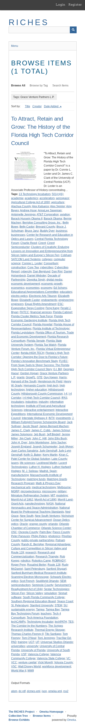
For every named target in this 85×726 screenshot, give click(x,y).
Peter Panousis (20, 536)
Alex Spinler (57, 206)
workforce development (56, 666)
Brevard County (45, 226)
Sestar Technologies (56, 589)
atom (14, 691)
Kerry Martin (50, 454)
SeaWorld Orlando (47, 581)
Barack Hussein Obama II (26, 218)
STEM (58, 605)
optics (14, 524)
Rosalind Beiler (36, 564)
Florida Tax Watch (45, 344)
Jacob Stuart (30, 426)
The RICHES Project (21, 711)
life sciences (27, 462)
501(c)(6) (57, 194)
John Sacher (58, 442)
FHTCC (24, 312)
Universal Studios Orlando (57, 642)
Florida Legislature (22, 332)
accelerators (47, 198)
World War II (18, 670)
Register (75, 4)
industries (31, 401)
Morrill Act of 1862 (22, 499)
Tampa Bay (53, 609)
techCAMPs (18, 621)
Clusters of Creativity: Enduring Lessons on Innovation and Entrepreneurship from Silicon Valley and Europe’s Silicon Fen (42, 251)
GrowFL (31, 377)
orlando (53, 524)
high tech (52, 385)
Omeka (71, 719)
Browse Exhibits (19, 719)
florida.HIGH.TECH (32, 353)
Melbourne (64, 487)
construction (18, 267)
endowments (49, 300)
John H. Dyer (19, 442)
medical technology (44, 487)
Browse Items (42, 715)
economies (32, 287)
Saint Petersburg (34, 568)
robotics (25, 560)
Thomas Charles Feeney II (27, 634)
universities (18, 646)
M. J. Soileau (30, 471)
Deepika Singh (36, 279)
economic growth (51, 283)
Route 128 (54, 564)
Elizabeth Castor (29, 300)
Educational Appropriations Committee (34, 291)
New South (27, 515)
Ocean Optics (61, 519)
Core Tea (33, 267)
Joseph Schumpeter (45, 446)
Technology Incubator (40, 621)
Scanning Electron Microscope (30, 576)
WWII (30, 670)
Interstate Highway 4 (34, 418)
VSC (14, 666)
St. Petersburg (20, 605)
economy (46, 287)
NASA (50, 503)
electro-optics (19, 296)
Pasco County (61, 532)
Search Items (60, 85)
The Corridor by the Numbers (29, 625)
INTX (52, 418)
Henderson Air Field (50, 381)
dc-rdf (22, 691)
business (61, 230)
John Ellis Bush (57, 438)
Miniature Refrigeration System (30, 495)
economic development (25, 283)
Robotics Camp (41, 560)
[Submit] (73, 29)
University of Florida (33, 650)
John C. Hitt (39, 438)
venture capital (27, 662)
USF (24, 654)
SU (65, 605)
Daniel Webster (36, 275)
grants (20, 377)
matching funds (36, 479)
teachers (46, 613)
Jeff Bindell (53, 434)
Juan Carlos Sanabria (24, 450)
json (44, 691)
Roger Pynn (18, 564)
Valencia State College (51, 658)
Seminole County (42, 585)
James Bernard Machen (54, 426)
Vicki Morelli (45, 662)
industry (44, 401)
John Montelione (39, 442)
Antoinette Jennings (23, 214)
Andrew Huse (28, 210)
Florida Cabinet (62, 312)
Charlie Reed (28, 243)
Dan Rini (57, 271)
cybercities (46, 267)
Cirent (42, 243)
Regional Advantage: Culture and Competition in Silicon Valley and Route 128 (41, 548)
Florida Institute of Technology (51, 328)
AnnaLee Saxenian (50, 210)
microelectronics (31, 491)
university (32, 646)
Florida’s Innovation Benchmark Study (34, 361)
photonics (54, 536)
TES (70, 621)
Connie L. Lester (32, 263)
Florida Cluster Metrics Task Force (32, 316)
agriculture (57, 202)
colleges (47, 259)
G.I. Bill (57, 369)
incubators (17, 401)
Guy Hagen (51, 377)
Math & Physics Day (48, 483)
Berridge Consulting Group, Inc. (41, 222)
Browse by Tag (39, 85)
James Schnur (61, 430)
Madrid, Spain (48, 471)
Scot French (27, 581)
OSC (14, 532)
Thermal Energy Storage (50, 629)
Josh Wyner (66, 446)
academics (31, 198)
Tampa (40, 609)
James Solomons (21, 434)
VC (68, 658)
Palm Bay (45, 532)
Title (27, 106)
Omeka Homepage (51, 711)
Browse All (18, 85)
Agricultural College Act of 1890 (30, 202)
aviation (65, 214)
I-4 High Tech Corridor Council (41, 397)
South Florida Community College (44, 597)
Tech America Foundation (42, 617)
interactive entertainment (39, 410)
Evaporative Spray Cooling (27, 308)
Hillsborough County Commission (42, 393)
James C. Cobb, (41, 430)
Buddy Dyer (47, 230)
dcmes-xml (33, 691)
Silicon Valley (34, 593)
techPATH (61, 621)
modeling (62, 495)
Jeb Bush (39, 434)
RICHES (29, 22)
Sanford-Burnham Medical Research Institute (38, 572)
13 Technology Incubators (35, 194)
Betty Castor (26, 226)
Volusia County (63, 662)
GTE (39, 377)
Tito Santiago (53, 634)
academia (17, 198)
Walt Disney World (29, 666)
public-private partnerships (37, 540)
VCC (14, 662)
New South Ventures (47, 515)
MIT (53, 495)
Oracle (24, 524)
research (30, 552)
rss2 (65, 691)
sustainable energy (23, 609)
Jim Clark (25, 438)
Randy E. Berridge (32, 544)
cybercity (26, 271)
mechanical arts (21, 487)
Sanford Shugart (56, 568)
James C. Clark (20, 430)
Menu (14, 46)
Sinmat (62, 593)
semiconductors (21, 585)
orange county (38, 524)
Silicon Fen (18, 593)
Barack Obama (53, 218)
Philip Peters (39, 536)
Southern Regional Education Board (33, 601)
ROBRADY (59, 560)
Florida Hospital (42, 324)
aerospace (62, 198)
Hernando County (35, 385)
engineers (17, 304)
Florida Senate (36, 340)
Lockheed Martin (46, 462)
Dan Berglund (41, 271)
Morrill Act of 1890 (45, 499)
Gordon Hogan (29, 373)
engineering (65, 300)
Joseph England (21, 446)
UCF (31, 642)
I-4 (65, 393)
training (22, 642)
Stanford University (41, 605)
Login (60, 4)
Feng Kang (52, 308)
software (16, 597)
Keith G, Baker (32, 454)
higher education (36, 389)
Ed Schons (60, 287)
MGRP (15, 491)
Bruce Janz (32, 230)
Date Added (51, 106)
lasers (15, 462)
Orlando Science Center (56, 528)
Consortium (51, 263)
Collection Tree (18, 715)
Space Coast (65, 601)
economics (17, 287)
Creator (37, 106)
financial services (41, 312)
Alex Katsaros (40, 206)
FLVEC (63, 361)
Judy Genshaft (48, 450)
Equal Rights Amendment (40, 304)
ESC (60, 304)
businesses (18, 234)
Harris (63, 377)
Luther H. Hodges (40, 467)
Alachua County (21, 206)
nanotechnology (35, 503)
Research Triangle (47, 556)
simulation (50, 593)
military (62, 491)
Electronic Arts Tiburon (43, 296)
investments (63, 418)
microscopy (49, 491)
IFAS (64, 397)
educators (66, 291)
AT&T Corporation (48, 214)
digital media (54, 279)
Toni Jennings (46, 638)
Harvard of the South (23, 381)
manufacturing (20, 475)
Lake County (59, 458)
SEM (63, 581)
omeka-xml (55, 691)
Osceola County (28, 532)
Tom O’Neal (29, 638)
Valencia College (38, 654)
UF (37, 642)
